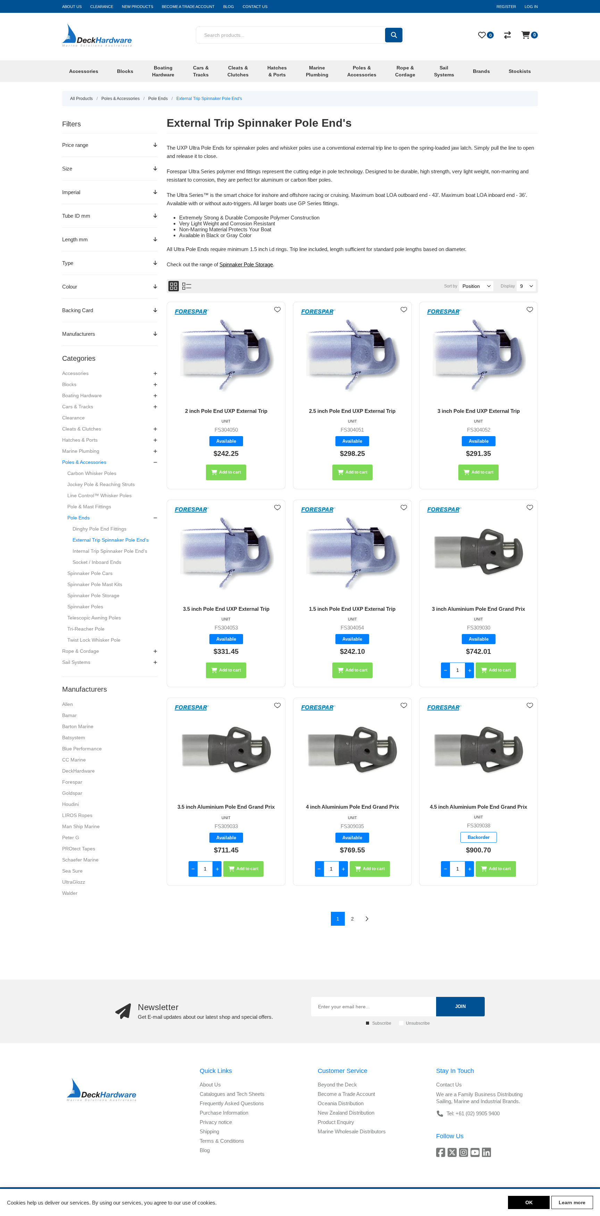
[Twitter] (453, 1152)
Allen (67, 704)
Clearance (73, 417)
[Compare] (507, 35)
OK (529, 1202)
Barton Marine (77, 726)
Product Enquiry (336, 1122)
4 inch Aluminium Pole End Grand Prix (352, 807)
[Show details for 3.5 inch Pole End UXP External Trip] (226, 553)
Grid (173, 286)
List (187, 286)
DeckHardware (78, 771)
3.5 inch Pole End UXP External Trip (226, 609)
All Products (81, 98)
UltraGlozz (73, 882)
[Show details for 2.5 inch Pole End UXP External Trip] (352, 355)
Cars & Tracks (77, 406)
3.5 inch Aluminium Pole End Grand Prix (226, 807)
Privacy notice (216, 1122)
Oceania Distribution (341, 1103)
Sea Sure (72, 871)
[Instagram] (464, 1152)
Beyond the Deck (337, 1085)
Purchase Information (224, 1113)
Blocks (69, 384)
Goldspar (72, 793)
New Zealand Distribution (346, 1113)
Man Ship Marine (81, 826)
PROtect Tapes (78, 848)
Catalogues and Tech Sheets (232, 1094)
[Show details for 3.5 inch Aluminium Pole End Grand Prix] (226, 751)
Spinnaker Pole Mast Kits (94, 584)
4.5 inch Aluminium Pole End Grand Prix (478, 807)
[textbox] (290, 35)
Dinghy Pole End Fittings (99, 529)
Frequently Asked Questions (232, 1103)
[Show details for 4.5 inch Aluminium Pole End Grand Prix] (478, 751)
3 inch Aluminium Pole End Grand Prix (478, 609)
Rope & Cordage (80, 651)
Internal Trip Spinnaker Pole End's (110, 551)
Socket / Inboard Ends (97, 562)
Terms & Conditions (222, 1141)
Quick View (277, 320)
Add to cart (230, 472)
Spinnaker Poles (85, 606)
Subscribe (381, 1023)
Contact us (449, 1085)
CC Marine (74, 760)
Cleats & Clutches (81, 429)
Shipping (209, 1131)
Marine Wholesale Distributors (352, 1131)
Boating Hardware (82, 395)
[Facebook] (442, 1152)
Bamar (69, 715)
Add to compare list (277, 330)
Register (506, 7)
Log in (531, 7)
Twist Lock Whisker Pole (93, 640)
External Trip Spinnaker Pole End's (111, 540)
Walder (69, 893)
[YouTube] (476, 1152)
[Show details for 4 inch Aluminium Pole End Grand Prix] (352, 751)
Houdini (70, 804)
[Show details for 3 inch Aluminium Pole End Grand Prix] (478, 553)
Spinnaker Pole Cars (89, 573)
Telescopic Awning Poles (94, 618)
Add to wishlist (277, 310)
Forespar (72, 782)
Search (393, 35)
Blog (205, 1150)
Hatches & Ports (80, 440)
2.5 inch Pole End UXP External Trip (352, 411)
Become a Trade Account (346, 1094)
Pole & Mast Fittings (89, 506)
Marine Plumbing (80, 451)
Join (460, 1006)
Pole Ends (78, 517)
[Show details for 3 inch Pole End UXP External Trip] (478, 355)
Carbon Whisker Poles (91, 473)
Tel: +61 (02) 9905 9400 (473, 1113)
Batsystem (73, 737)
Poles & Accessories (84, 462)
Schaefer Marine (80, 860)
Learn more (572, 1202)
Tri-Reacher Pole (86, 629)
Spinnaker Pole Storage (93, 595)
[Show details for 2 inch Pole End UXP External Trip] (226, 355)
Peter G (70, 837)
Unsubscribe (418, 1023)
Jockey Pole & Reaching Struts (101, 484)
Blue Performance (82, 748)
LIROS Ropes (77, 815)
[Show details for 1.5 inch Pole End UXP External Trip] (352, 553)
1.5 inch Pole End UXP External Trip (352, 609)
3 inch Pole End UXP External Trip (479, 411)
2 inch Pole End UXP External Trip (226, 411)
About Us (210, 1085)
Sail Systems (76, 662)
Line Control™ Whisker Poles (99, 495)
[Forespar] (192, 312)
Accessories (75, 373)
